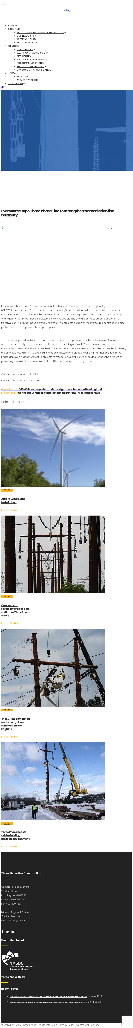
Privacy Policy (66, 1025)
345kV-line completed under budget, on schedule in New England (15, 724)
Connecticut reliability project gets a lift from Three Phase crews (15, 610)
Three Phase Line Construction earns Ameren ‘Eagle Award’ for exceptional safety (48, 1002)
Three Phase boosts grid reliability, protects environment (15, 835)
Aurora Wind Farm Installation (13, 500)
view (7, 490)
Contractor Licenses (88, 1025)
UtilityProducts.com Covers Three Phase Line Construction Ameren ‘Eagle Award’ (48, 996)
